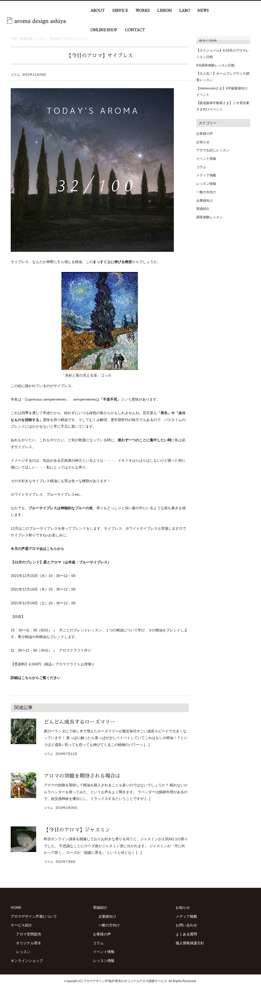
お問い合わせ (186, 925)
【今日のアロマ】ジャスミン (77, 829)
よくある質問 (186, 934)
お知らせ (203, 142)
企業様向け (204, 200)
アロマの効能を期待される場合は (82, 775)
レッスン (23, 952)
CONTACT (135, 29)
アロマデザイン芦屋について (34, 916)
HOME (16, 907)
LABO (184, 10)
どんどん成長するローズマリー (79, 721)
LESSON (164, 10)
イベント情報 (206, 159)
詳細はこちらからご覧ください (36, 678)
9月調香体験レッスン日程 (215, 65)
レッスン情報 (206, 184)
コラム (15, 74)
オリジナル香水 (28, 943)
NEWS (203, 10)
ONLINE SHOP (103, 29)
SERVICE (120, 10)
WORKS (143, 10)
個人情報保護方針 (190, 943)
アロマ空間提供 (28, 934)
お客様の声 (204, 133)
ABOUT (97, 10)
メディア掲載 (206, 175)
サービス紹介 (21, 925)
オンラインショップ (27, 961)
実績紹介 (203, 209)
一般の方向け (206, 192)
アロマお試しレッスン (212, 150)
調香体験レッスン (209, 217)
